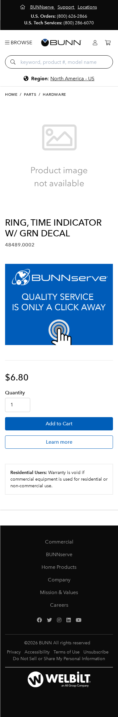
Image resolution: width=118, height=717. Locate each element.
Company (59, 580)
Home (11, 94)
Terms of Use (66, 652)
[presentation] (10, 206)
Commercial (59, 542)
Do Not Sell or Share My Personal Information (59, 658)
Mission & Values (59, 592)
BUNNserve (59, 554)
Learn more (59, 442)
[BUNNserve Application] (59, 304)
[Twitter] (49, 620)
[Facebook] (39, 620)
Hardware (54, 94)
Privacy (14, 652)
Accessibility (37, 652)
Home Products (59, 567)
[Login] (95, 43)
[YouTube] (78, 620)
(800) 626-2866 (72, 16)
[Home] (23, 7)
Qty (15, 393)
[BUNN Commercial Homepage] (61, 43)
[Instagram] (59, 620)
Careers (59, 605)
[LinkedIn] (68, 620)
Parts (30, 94)
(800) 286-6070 (79, 23)
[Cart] (107, 43)
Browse (20, 42)
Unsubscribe (96, 652)
